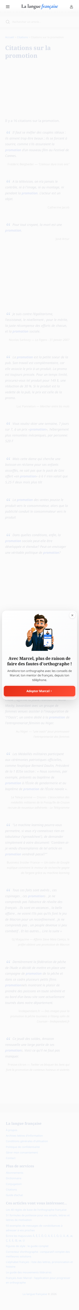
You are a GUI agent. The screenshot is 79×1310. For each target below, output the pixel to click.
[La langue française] (39, 8)
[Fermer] (72, 615)
